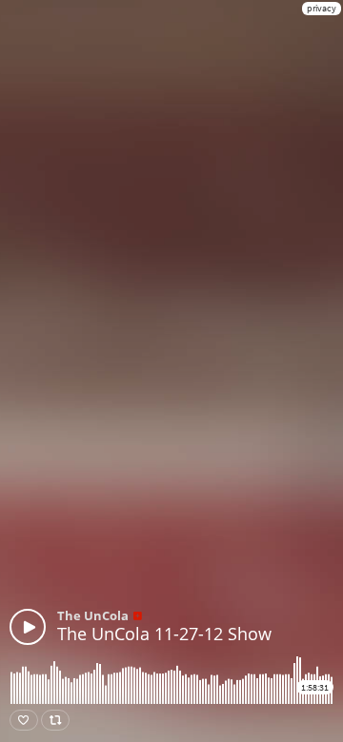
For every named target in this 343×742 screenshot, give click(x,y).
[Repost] (55, 720)
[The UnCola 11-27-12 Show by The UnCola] (28, 627)
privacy (321, 8)
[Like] (24, 720)
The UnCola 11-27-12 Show (164, 633)
